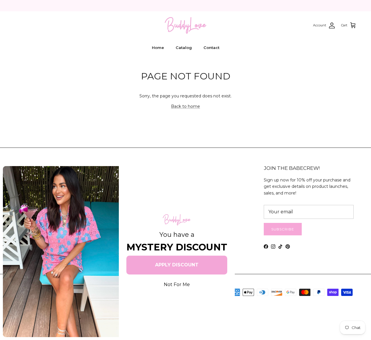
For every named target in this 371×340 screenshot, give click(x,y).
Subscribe (282, 229)
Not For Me (177, 284)
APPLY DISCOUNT (177, 265)
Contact (211, 47)
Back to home (185, 106)
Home (158, 47)
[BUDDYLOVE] (185, 25)
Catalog (184, 47)
